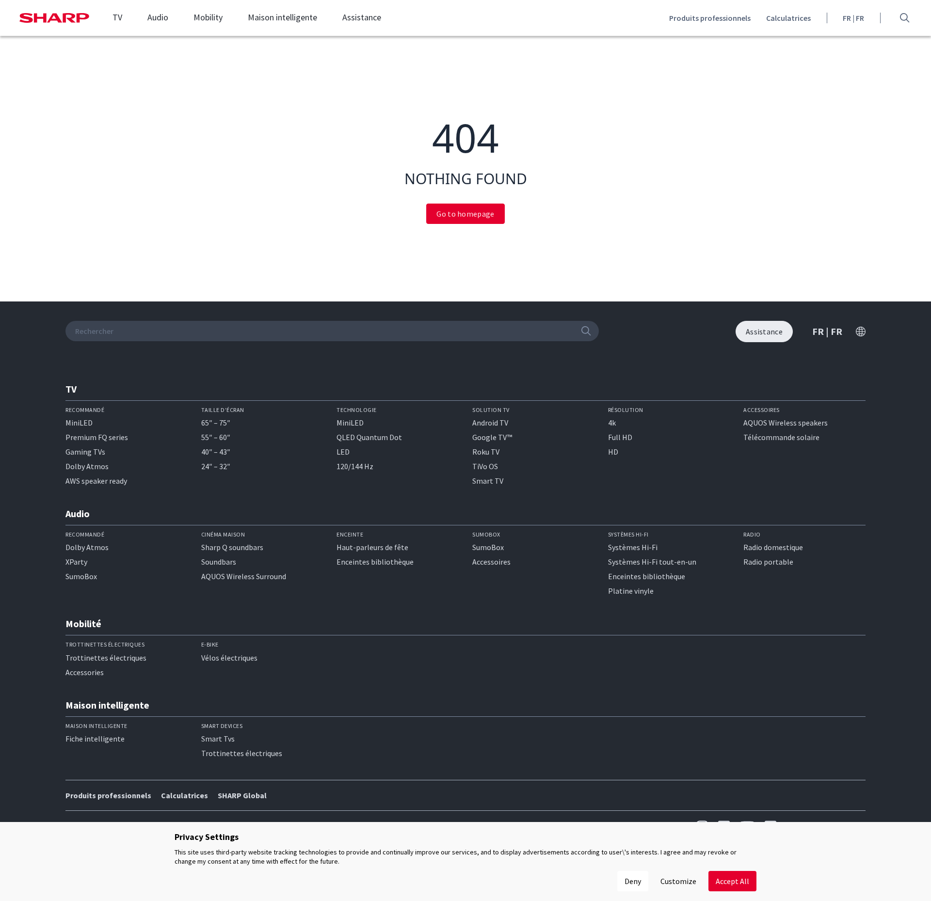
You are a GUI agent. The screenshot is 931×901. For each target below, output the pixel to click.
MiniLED (79, 422)
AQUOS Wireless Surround (243, 576)
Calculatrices (788, 18)
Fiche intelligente (95, 738)
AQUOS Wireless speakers (785, 422)
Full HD (620, 437)
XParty (76, 562)
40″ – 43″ (215, 452)
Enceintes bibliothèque (375, 562)
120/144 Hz (355, 466)
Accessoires (491, 562)
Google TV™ (492, 437)
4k (612, 422)
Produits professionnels (710, 18)
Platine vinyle (631, 591)
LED (343, 452)
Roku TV (485, 452)
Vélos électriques (229, 658)
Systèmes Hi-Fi (633, 547)
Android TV (490, 422)
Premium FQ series (96, 437)
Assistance (361, 17)
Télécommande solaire (781, 437)
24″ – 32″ (215, 466)
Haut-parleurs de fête (372, 547)
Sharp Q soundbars (232, 547)
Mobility (208, 17)
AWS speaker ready (96, 481)
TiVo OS (485, 466)
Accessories (84, 672)
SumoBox (81, 576)
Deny (633, 881)
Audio (157, 17)
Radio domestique (773, 547)
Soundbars (218, 562)
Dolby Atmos (87, 466)
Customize (678, 881)
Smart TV (487, 481)
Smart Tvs (218, 738)
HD (613, 452)
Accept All (732, 881)
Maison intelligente (282, 17)
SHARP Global (242, 795)
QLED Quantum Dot (369, 437)
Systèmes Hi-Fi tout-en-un (652, 562)
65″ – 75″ (215, 422)
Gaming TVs (85, 452)
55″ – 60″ (215, 437)
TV (117, 17)
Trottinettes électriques (105, 658)
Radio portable (768, 562)
